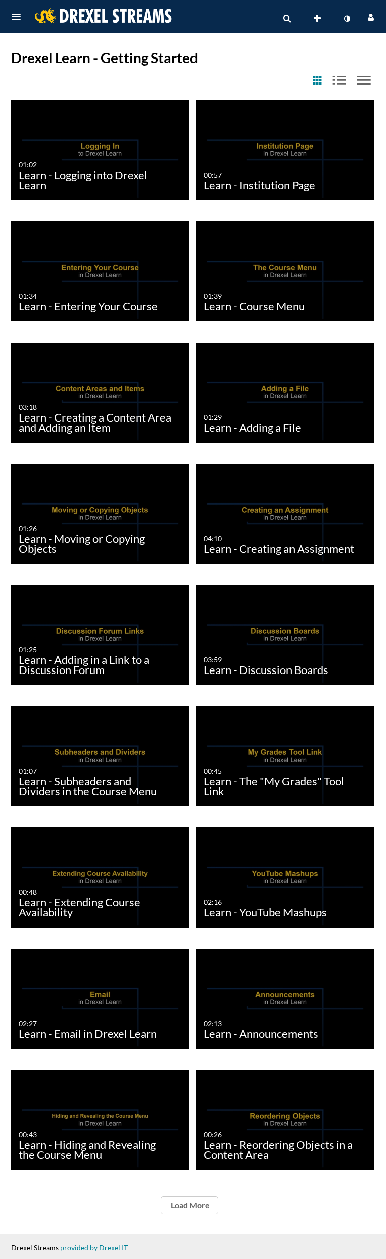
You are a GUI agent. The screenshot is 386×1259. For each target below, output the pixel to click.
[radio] (317, 80)
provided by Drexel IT (94, 1247)
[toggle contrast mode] (346, 19)
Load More (189, 1205)
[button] (19, 17)
